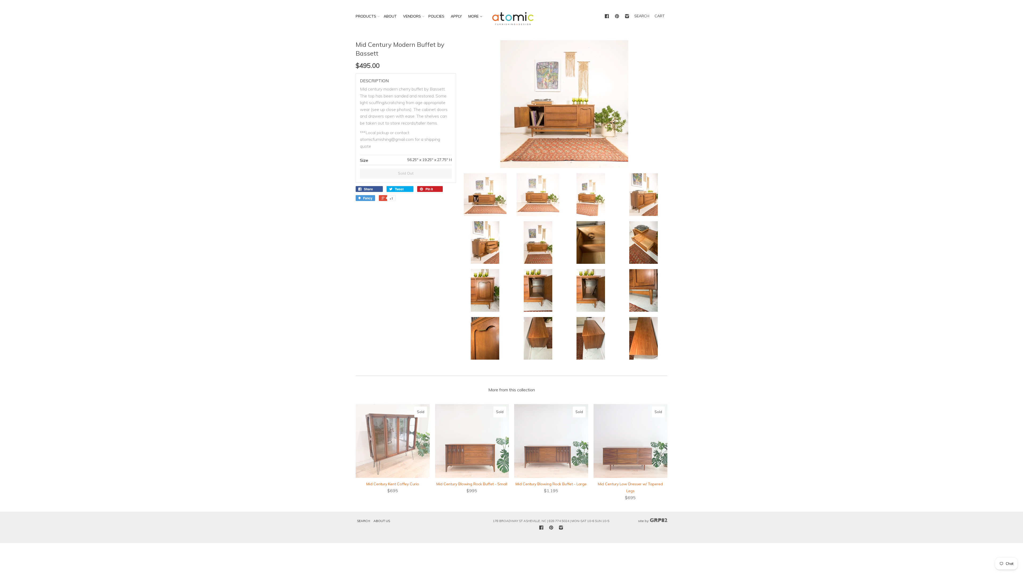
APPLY (456, 16)
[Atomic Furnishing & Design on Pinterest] (617, 16)
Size (364, 160)
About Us (382, 521)
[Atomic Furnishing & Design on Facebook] (606, 16)
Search (363, 521)
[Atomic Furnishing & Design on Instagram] (627, 16)
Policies (436, 16)
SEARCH (641, 16)
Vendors (412, 16)
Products (366, 16)
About (390, 16)
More (474, 16)
